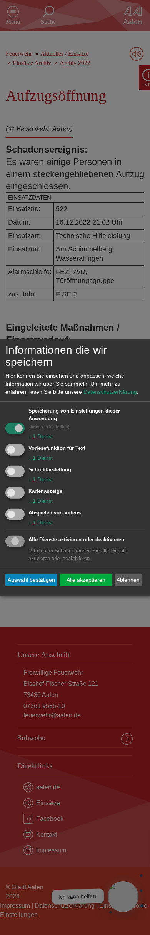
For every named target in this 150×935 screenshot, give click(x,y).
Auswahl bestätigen (31, 580)
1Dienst (40, 436)
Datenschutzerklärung (110, 392)
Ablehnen (128, 580)
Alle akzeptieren (86, 580)
